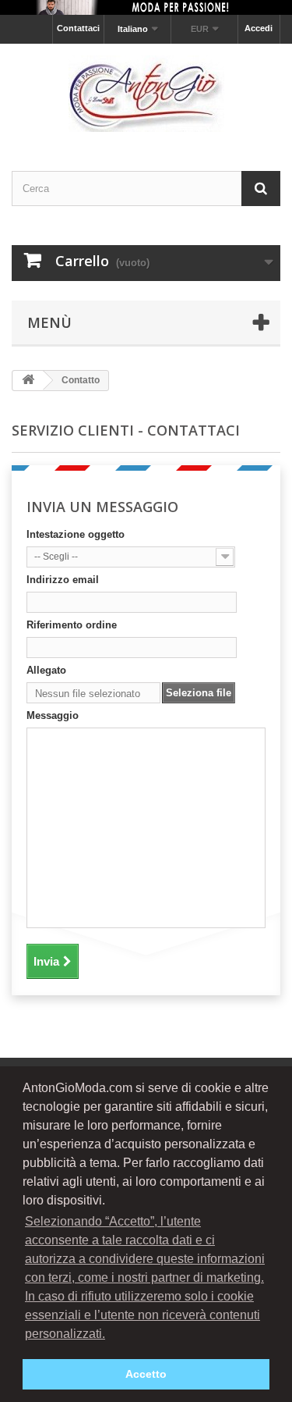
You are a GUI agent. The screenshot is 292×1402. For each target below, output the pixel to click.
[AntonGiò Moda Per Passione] (146, 93)
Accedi (259, 28)
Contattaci (78, 28)
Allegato (46, 670)
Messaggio (52, 715)
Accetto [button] (146, 1374)
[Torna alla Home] (28, 380)
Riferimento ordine (71, 625)
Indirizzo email (62, 579)
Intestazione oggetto (75, 534)
